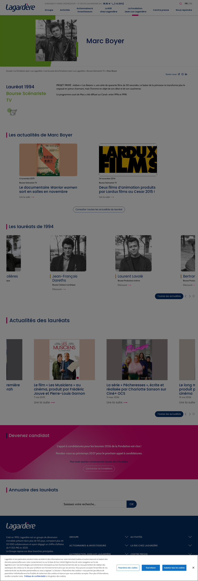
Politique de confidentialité (35, 576)
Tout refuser (151, 568)
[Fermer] (193, 567)
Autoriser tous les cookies (174, 568)
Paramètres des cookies (128, 568)
